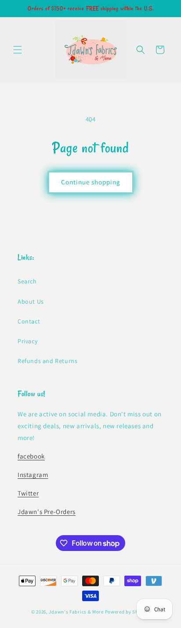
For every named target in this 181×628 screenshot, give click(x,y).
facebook (31, 456)
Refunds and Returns (47, 361)
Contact (29, 321)
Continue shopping (90, 182)
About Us (31, 301)
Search (27, 281)
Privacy (27, 341)
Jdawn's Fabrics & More (76, 612)
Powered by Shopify (127, 612)
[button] (17, 49)
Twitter (28, 493)
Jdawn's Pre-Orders (47, 511)
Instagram (33, 474)
